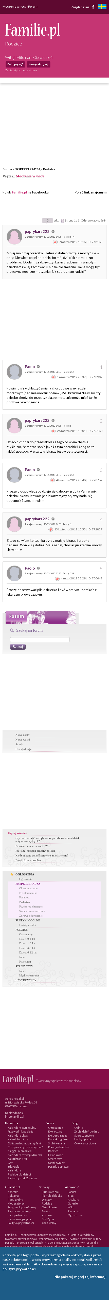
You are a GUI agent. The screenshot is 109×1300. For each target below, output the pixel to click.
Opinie (78, 1127)
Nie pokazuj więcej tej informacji (80, 1277)
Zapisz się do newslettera (21, 70)
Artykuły (73, 1199)
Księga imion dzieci (20, 1150)
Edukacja (14, 1166)
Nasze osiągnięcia (19, 1219)
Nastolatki (25, 961)
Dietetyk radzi (27, 924)
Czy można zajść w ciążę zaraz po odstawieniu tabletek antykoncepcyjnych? (47, 840)
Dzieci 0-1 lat (27, 938)
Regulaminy (15, 1199)
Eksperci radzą (57, 1135)
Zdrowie (47, 1215)
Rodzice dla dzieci (19, 1174)
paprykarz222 (37, 231)
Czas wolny (49, 1222)
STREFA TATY (24, 966)
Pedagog (24, 897)
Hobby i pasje (82, 1139)
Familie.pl (19, 192)
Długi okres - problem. (28, 860)
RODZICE (21, 929)
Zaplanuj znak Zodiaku (22, 1178)
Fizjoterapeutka (28, 892)
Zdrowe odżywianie (31, 915)
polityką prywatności (19, 1269)
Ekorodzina (55, 1131)
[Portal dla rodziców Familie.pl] (32, 38)
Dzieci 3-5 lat (27, 947)
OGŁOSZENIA (24, 874)
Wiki (71, 1207)
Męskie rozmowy (29, 975)
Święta (46, 1211)
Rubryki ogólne (58, 1139)
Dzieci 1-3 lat (27, 943)
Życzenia (74, 1211)
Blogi (71, 1195)
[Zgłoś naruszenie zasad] (55, 242)
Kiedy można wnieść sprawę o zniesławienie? (41, 855)
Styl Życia (48, 1219)
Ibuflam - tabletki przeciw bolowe (35, 850)
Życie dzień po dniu (86, 1131)
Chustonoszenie (28, 888)
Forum (7, 169)
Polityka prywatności (21, 1222)
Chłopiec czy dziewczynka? (25, 1147)
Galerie (73, 1203)
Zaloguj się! (15, 64)
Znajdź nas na (80, 7)
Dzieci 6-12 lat (28, 952)
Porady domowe (58, 1166)
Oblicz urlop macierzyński (24, 1143)
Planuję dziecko (58, 1147)
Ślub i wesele (56, 1143)
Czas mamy (26, 934)
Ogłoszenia (25, 878)
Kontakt (13, 1191)
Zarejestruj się (38, 64)
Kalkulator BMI (17, 1158)
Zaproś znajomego (19, 1211)
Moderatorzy (16, 1203)
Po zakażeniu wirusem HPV (31, 845)
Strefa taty (55, 1158)
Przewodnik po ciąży (20, 1131)
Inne (22, 957)
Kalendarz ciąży (18, 1135)
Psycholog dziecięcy (31, 906)
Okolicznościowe (85, 1143)
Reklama (13, 1195)
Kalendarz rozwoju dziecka (25, 1155)
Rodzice (53, 1150)
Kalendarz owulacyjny (22, 1127)
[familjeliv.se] (102, 7)
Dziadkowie (55, 1155)
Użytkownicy (56, 1162)
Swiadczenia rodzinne (32, 911)
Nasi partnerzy (17, 1215)
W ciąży (47, 1199)
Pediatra (49, 169)
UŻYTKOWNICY (26, 980)
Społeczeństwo (84, 1135)
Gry (10, 1162)
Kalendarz (14, 1170)
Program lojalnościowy (22, 1207)
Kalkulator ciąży (18, 1139)
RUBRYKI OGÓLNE (27, 920)
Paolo (30, 366)
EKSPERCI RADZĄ (27, 169)
